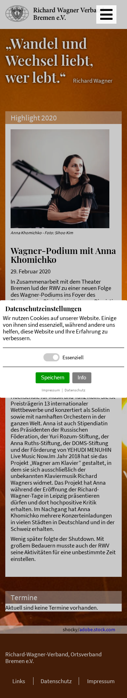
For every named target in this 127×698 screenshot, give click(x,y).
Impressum (51, 390)
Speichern (52, 377)
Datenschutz (75, 390)
